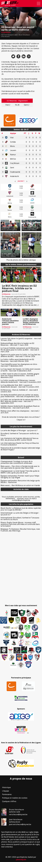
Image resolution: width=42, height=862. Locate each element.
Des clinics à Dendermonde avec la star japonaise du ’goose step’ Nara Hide (20, 467)
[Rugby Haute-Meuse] (27, 627)
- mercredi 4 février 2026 (17, 360)
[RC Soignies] (6, 627)
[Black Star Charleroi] (14, 612)
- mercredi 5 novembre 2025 (21, 381)
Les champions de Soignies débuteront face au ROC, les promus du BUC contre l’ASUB (19, 439)
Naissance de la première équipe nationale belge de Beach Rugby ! (20, 448)
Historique (6, 787)
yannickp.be (21, 859)
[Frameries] (38, 621)
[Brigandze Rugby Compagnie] (13, 664)
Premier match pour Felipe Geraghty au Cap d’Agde (20, 476)
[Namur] (11, 620)
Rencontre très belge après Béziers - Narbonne (20, 481)
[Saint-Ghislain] (17, 620)
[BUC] (25, 657)
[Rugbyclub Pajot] (29, 612)
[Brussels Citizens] (24, 620)
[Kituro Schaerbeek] (24, 649)
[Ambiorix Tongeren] (6, 635)
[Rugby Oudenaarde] (14, 635)
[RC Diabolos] (35, 612)
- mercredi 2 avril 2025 (20, 411)
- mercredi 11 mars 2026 (17, 344)
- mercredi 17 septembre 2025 (21, 401)
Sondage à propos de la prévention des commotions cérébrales (16, 462)
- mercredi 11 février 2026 (20, 355)
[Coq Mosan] (3, 650)
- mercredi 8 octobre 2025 (19, 391)
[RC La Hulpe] (20, 664)
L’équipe (5, 791)
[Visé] (38, 649)
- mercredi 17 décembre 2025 (19, 365)
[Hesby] (6, 613)
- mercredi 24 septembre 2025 (20, 395)
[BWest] (10, 649)
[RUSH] (14, 627)
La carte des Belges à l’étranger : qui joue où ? (19, 430)
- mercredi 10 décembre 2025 (20, 370)
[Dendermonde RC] (17, 650)
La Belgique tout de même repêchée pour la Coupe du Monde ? (21, 509)
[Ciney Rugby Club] (30, 657)
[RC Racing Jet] (27, 635)
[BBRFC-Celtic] (35, 635)
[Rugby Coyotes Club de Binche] (21, 613)
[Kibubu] (11, 657)
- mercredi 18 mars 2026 (21, 339)
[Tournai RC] (19, 657)
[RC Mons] (28, 643)
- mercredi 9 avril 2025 (20, 407)
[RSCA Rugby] (4, 657)
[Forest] (30, 620)
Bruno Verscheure (24, 35)
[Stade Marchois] (21, 635)
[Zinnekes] (28, 664)
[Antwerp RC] (31, 650)
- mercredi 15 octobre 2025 (20, 386)
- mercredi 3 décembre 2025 (20, 375)
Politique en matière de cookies (14, 798)
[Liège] (21, 642)
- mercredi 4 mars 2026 (20, 349)
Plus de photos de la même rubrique (21, 260)
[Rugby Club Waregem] (21, 627)
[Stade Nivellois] (34, 627)
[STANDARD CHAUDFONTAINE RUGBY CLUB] (37, 657)
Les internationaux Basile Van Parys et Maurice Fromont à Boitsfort (20, 444)
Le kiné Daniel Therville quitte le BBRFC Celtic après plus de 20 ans (20, 472)
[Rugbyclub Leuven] (35, 643)
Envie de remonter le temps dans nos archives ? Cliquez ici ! (21, 418)
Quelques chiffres (9, 801)
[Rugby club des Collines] (13, 642)
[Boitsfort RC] (3, 620)
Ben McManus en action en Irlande (20, 485)
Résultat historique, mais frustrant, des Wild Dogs (20, 530)
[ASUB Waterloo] (6, 643)
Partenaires (7, 794)
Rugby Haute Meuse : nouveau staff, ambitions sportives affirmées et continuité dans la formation (20, 524)
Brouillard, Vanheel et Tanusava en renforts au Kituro (20, 434)
